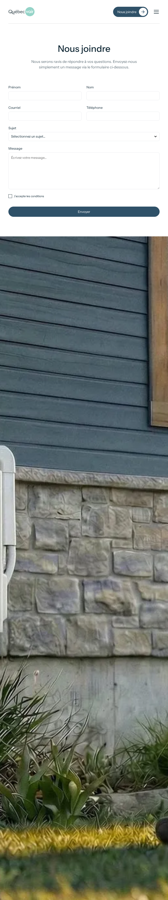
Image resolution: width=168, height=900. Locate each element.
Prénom (14, 87)
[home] (21, 12)
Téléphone (94, 108)
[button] (155, 12)
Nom (90, 87)
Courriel (14, 108)
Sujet (12, 128)
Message (15, 148)
